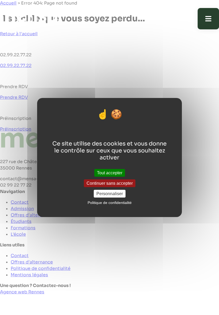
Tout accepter (109, 172)
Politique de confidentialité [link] (110, 202)
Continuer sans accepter (110, 183)
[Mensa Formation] (33, 18)
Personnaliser (109, 193)
